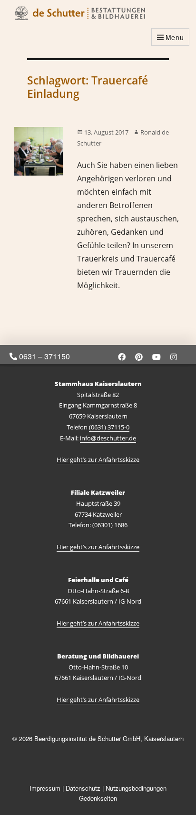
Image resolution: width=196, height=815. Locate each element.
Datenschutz (83, 788)
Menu (175, 37)
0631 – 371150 (43, 356)
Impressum (44, 788)
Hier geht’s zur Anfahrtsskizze (98, 459)
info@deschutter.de (108, 438)
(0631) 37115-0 (109, 427)
